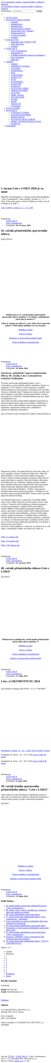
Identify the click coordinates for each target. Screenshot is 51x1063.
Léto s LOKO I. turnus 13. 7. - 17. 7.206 (17, 208)
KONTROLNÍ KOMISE (21, 115)
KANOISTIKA (17, 82)
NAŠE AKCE (11, 49)
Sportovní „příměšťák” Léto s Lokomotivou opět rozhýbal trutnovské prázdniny (25, 938)
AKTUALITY (12, 18)
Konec (8, 976)
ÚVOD (11, 1056)
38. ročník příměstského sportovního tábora (23, 915)
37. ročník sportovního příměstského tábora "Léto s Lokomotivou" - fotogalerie (26, 918)
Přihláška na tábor (26, 330)
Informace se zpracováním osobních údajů (25, 338)
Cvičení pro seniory (18, 35)
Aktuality (14, 22)
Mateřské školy (17, 26)
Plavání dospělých (18, 33)
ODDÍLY (9, 62)
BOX (13, 73)
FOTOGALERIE (13, 108)
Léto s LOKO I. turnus (41, 751)
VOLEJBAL (16, 106)
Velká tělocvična (17, 44)
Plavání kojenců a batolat (20, 29)
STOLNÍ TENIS (17, 97)
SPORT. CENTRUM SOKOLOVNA (26, 121)
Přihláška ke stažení (25, 866)
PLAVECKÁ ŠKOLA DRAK (18, 20)
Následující (10, 974)
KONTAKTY (11, 110)
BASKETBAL (17, 71)
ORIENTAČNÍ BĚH (19, 91)
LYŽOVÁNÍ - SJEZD (20, 88)
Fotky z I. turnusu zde (10, 537)
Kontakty (14, 37)
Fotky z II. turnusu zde (10, 541)
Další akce (15, 60)
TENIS (14, 102)
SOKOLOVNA (12, 40)
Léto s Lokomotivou (19, 51)
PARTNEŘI (11, 126)
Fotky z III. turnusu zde (10, 545)
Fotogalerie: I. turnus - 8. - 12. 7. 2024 (16, 751)
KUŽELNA (16, 124)
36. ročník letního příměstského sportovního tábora (26, 926)
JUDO (13, 79)
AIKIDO (14, 64)
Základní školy (17, 24)
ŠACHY (14, 99)
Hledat (39, 11)
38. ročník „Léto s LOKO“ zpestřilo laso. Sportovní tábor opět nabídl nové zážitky (26, 911)
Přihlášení (5, 1000)
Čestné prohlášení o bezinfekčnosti (25, 342)
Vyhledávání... (6, 11)
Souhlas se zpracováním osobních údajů (25, 658)
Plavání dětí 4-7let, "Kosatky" (22, 31)
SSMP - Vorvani (17, 95)
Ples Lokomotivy (17, 57)
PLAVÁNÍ (15, 93)
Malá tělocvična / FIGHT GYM (23, 42)
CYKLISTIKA (17, 75)
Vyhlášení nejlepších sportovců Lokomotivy (28, 55)
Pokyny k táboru (25, 334)
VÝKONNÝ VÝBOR (20, 113)
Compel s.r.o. (18, 1061)
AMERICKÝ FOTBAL (20, 66)
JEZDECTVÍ (16, 77)
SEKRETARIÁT (18, 117)
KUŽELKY (16, 86)
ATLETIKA (16, 68)
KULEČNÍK (16, 84)
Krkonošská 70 (17, 53)
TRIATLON (16, 104)
